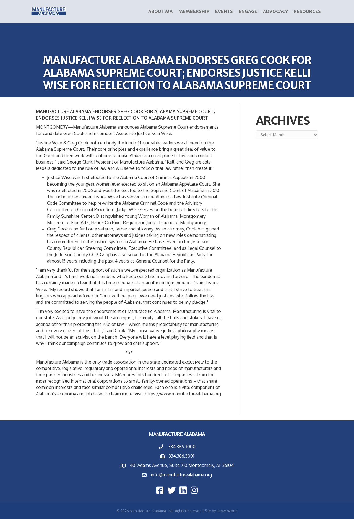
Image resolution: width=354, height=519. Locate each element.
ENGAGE (248, 11)
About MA (160, 11)
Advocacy (275, 11)
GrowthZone (227, 510)
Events (224, 11)
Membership (193, 11)
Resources (307, 11)
